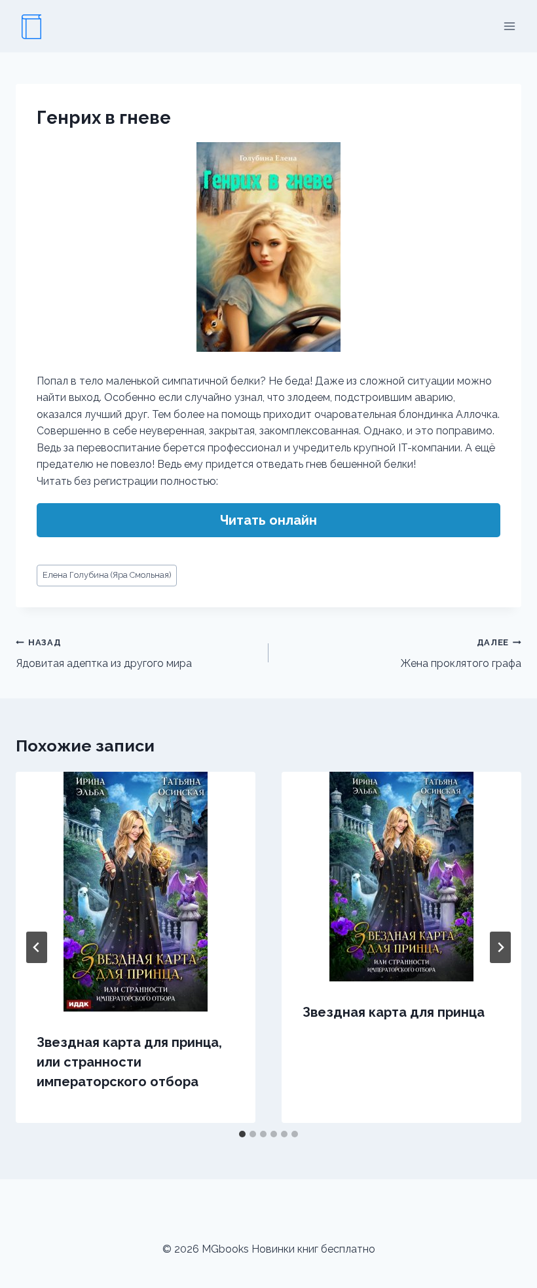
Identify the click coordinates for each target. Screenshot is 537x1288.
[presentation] (135, 892)
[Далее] (500, 947)
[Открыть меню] (509, 26)
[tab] (242, 1134)
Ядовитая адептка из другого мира (104, 653)
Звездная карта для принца (394, 1012)
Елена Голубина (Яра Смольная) (107, 575)
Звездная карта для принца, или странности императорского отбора (129, 1061)
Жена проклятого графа (461, 653)
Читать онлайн (268, 520)
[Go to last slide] (36, 947)
